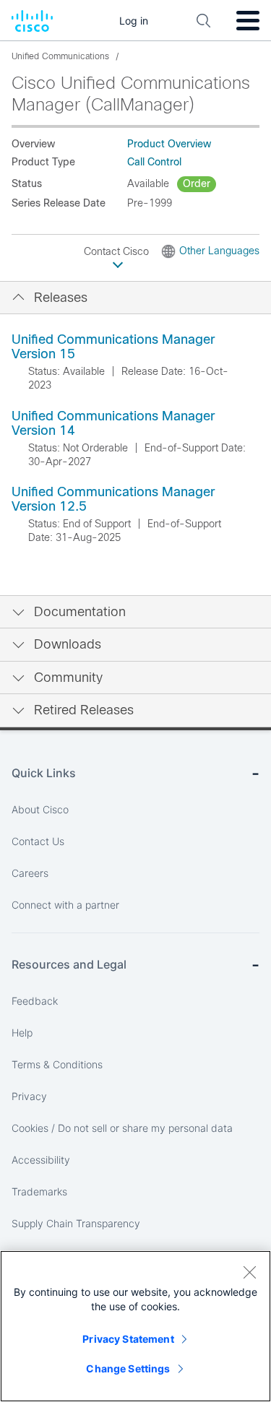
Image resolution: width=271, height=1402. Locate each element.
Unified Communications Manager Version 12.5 (113, 499)
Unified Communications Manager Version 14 (113, 423)
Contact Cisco (118, 251)
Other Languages (219, 250)
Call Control (154, 162)
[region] (135, 1326)
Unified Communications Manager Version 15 (113, 346)
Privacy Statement (127, 1339)
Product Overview (169, 144)
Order (196, 183)
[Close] (249, 1272)
